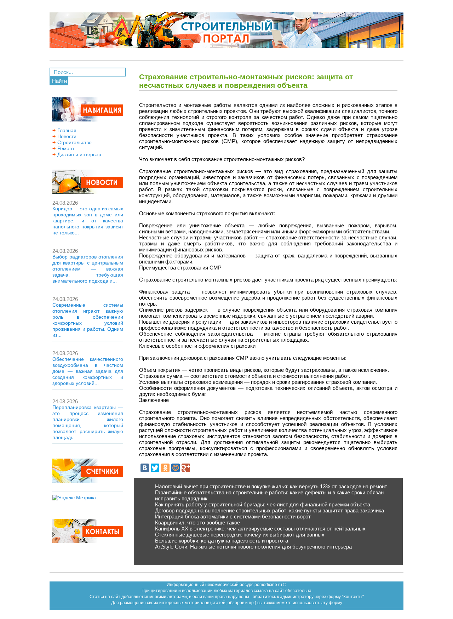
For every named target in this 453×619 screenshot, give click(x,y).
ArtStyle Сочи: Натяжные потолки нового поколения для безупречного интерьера (253, 547)
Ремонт (65, 148)
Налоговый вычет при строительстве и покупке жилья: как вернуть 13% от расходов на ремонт (271, 486)
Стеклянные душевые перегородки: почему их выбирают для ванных (240, 535)
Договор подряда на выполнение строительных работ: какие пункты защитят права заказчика (269, 510)
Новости (66, 136)
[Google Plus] (186, 468)
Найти (59, 81)
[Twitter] (155, 468)
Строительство (74, 142)
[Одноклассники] (165, 468)
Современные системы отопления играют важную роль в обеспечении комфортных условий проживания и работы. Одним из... (87, 320)
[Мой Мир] (175, 468)
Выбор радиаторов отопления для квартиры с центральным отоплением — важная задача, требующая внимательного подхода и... (87, 269)
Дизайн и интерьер (78, 154)
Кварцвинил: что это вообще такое (197, 522)
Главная (66, 130)
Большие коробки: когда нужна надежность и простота (221, 541)
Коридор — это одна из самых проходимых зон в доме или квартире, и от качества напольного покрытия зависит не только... (87, 220)
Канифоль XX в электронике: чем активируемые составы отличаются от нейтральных (260, 529)
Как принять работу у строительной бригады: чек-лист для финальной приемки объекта (262, 504)
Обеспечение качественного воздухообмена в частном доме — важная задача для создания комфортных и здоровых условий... (87, 371)
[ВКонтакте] (145, 468)
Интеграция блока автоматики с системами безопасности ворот (233, 516)
